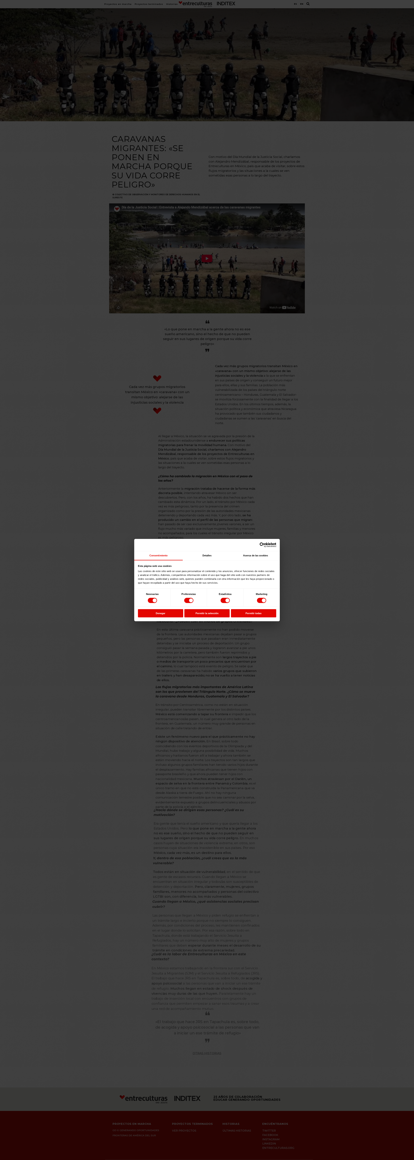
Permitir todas (253, 613)
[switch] (188, 600)
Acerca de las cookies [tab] (255, 555)
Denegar (160, 613)
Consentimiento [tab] (158, 555)
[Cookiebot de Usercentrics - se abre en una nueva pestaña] (262, 544)
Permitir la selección (207, 613)
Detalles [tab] (207, 555)
